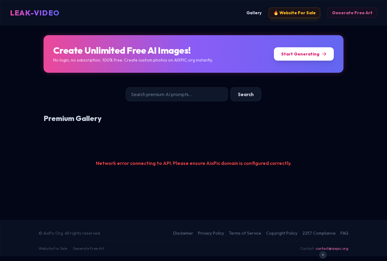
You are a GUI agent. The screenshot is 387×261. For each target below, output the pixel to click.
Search (246, 94)
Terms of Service (245, 233)
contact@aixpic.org (332, 248)
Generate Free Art (352, 12)
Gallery (254, 12)
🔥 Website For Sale (294, 12)
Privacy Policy (211, 233)
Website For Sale (53, 248)
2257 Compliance (319, 233)
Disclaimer (183, 233)
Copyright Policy (282, 233)
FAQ (344, 233)
